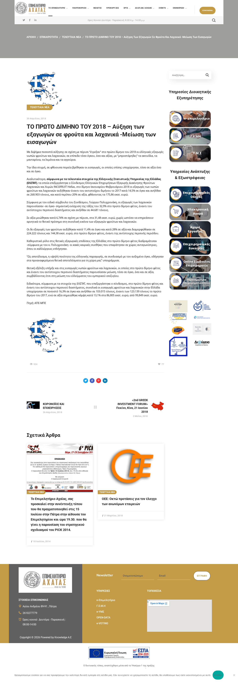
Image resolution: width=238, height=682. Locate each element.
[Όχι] (234, 675)
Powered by (56, 637)
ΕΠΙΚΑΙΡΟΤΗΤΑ (49, 37)
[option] (59, 495)
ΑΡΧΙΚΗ (31, 37)
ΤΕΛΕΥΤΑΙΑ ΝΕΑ (71, 37)
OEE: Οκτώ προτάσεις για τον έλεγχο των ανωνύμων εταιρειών (129, 501)
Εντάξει (218, 675)
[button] (207, 10)
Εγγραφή (202, 575)
